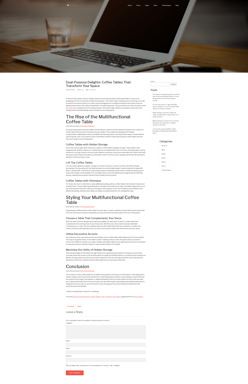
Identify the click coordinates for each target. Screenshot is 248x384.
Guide (147, 5)
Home (130, 5)
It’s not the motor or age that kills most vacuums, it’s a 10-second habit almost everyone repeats (166, 106)
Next (79, 306)
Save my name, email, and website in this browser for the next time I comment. (93, 365)
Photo (138, 5)
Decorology (138, 297)
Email (68, 348)
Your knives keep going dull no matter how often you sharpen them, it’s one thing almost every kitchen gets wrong (166, 97)
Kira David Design (88, 126)
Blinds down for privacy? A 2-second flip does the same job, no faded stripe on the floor (166, 123)
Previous (70, 306)
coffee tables (73, 108)
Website (69, 356)
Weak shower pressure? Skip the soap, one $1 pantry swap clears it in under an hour (166, 115)
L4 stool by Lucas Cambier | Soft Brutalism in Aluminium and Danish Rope (165, 131)
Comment (69, 323)
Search (153, 81)
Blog (177, 5)
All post (81, 90)
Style (155, 5)
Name (68, 341)
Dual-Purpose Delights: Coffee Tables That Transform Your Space (97, 297)
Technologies (166, 5)
